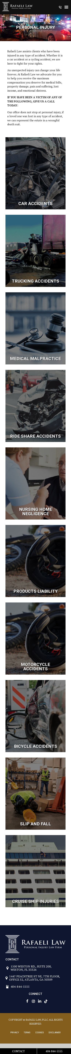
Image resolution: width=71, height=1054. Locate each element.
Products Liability (35, 591)
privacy (14, 1032)
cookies (39, 1032)
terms (27, 1032)
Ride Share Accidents (35, 436)
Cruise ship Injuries (35, 901)
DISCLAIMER (55, 1032)
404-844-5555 (54, 1051)
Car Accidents (35, 203)
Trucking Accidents (35, 281)
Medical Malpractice (35, 358)
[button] (60, 8)
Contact (18, 1051)
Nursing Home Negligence (35, 511)
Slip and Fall (35, 823)
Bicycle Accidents (35, 746)
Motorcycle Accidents (35, 666)
